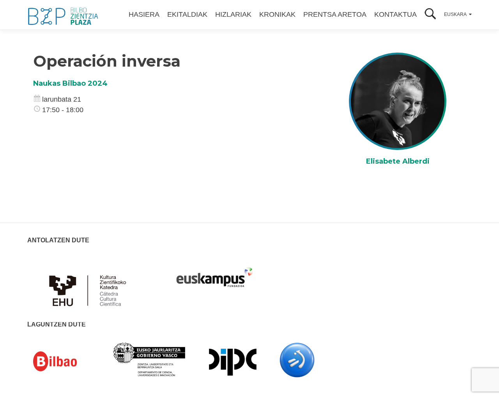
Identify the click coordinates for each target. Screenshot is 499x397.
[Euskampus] (214, 273)
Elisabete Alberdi (398, 161)
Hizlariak (233, 14)
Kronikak (277, 14)
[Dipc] (233, 361)
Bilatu (430, 14)
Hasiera (144, 14)
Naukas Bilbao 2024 (70, 83)
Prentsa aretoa (334, 14)
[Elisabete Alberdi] (397, 101)
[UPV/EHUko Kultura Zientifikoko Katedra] (90, 286)
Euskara (455, 14)
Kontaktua (395, 14)
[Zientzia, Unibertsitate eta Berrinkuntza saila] (149, 359)
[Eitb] (297, 359)
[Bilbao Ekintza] (66, 361)
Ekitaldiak (187, 14)
